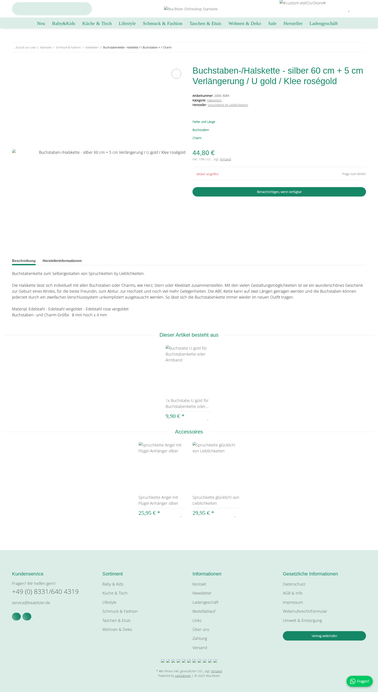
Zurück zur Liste (26, 47)
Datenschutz (294, 584)
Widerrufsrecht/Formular (305, 611)
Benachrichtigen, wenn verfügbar (279, 192)
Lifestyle (109, 602)
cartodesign (183, 676)
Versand (225, 159)
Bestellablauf (203, 611)
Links (196, 620)
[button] (339, 9)
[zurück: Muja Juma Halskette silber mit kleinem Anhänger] (352, 47)
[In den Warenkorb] (15, 62)
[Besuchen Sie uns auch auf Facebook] (16, 616)
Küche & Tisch (115, 593)
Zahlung (199, 638)
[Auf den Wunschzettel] (176, 73)
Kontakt (199, 584)
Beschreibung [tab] (24, 261)
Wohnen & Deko (117, 629)
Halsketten (214, 100)
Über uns (200, 629)
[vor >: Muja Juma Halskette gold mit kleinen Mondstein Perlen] (361, 47)
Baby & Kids (112, 584)
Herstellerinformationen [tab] (62, 261)
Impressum (293, 602)
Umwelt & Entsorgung (302, 620)
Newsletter (202, 593)
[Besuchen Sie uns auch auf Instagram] (27, 616)
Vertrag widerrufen (324, 636)
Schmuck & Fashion (120, 611)
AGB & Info (293, 593)
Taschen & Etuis (116, 620)
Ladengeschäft (324, 23)
